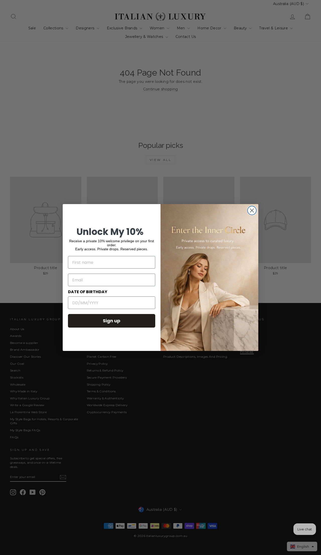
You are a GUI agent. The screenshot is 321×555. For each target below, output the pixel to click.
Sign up (111, 321)
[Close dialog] (252, 210)
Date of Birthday (87, 292)
